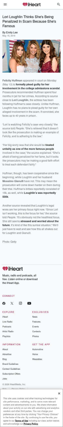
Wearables (37, 359)
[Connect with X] (12, 303)
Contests (36, 331)
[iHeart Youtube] (29, 303)
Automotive (37, 349)
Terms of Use (21, 420)
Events (35, 326)
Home (35, 354)
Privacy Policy (31, 423)
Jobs (4, 378)
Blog (4, 359)
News (34, 316)
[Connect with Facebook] (3, 303)
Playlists (6, 336)
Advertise (6, 354)
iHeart (5, 316)
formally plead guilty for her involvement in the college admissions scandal (31, 86)
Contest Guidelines (11, 368)
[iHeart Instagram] (20, 303)
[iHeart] (31, 4)
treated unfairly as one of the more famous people (28, 147)
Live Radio (7, 321)
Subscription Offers (11, 373)
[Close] (59, 393)
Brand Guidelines (10, 363)
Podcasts (6, 326)
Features (36, 321)
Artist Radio (7, 331)
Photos (35, 336)
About (5, 349)
